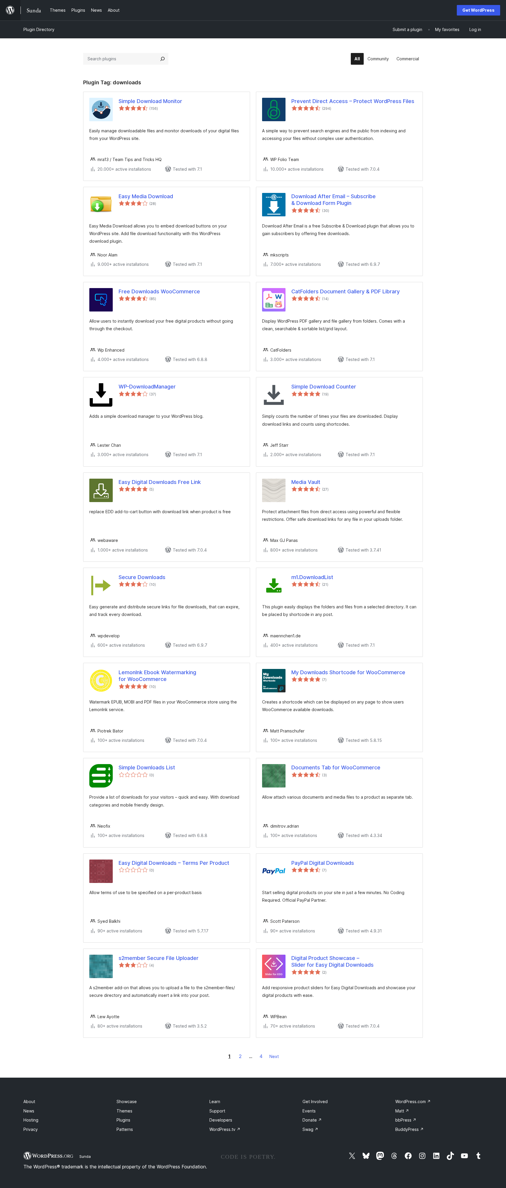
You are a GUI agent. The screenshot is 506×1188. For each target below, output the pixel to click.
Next (274, 1056)
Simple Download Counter (323, 387)
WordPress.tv (224, 1129)
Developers (220, 1119)
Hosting (30, 1119)
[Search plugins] (162, 59)
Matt (402, 1110)
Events (309, 1110)
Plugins (123, 1119)
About (29, 1101)
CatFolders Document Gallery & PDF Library (345, 291)
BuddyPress (409, 1129)
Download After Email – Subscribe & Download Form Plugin (333, 199)
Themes (124, 1110)
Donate (312, 1119)
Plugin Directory (38, 29)
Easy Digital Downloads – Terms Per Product (174, 863)
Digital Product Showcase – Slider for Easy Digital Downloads (332, 961)
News (28, 1110)
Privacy (30, 1129)
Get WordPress (478, 10)
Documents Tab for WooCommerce (335, 767)
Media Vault (305, 482)
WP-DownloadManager (147, 387)
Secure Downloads (142, 577)
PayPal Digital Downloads (322, 863)
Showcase (127, 1101)
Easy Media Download (146, 196)
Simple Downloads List (147, 767)
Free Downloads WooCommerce (159, 291)
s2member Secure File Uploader (159, 958)
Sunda (85, 1156)
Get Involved (315, 1101)
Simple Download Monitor (150, 101)
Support (217, 1110)
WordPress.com (413, 1101)
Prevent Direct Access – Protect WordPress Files (352, 101)
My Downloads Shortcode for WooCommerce (348, 672)
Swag (310, 1129)
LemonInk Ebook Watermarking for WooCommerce (157, 675)
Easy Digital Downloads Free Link (160, 482)
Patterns (125, 1129)
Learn (214, 1101)
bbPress (405, 1119)
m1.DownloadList (312, 577)
